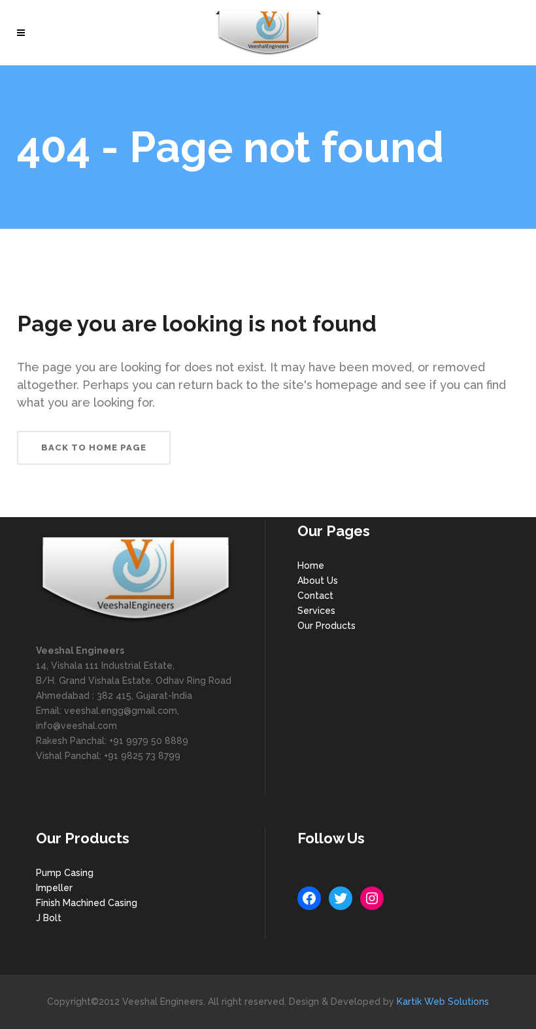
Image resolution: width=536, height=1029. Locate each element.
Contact (315, 595)
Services (316, 610)
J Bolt (48, 918)
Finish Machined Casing (86, 903)
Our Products (326, 625)
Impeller (54, 888)
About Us (317, 580)
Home (310, 565)
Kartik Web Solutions (443, 1001)
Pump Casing (64, 873)
